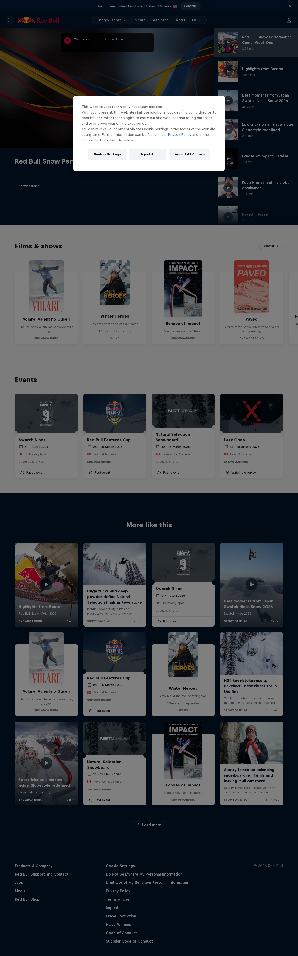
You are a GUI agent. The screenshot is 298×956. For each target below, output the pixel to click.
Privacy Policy (179, 135)
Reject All (147, 154)
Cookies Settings (107, 154)
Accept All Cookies (190, 154)
